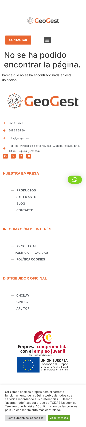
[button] (47, 40)
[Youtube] (28, 156)
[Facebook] (5, 156)
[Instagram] (13, 156)
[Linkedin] (21, 156)
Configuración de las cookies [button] (25, 417)
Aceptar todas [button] (59, 417)
